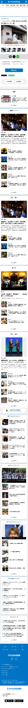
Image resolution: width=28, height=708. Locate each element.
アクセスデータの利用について (8, 668)
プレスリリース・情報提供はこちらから (10, 666)
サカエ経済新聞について (7, 664)
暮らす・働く (22, 5)
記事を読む (14, 70)
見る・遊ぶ (13, 5)
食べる (7, 5)
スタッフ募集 (5, 674)
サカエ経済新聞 (13, 2)
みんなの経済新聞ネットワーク (14, 689)
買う (18, 5)
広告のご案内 (5, 672)
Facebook (12, 658)
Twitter (16, 658)
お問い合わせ (5, 670)
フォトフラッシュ (5, 18)
